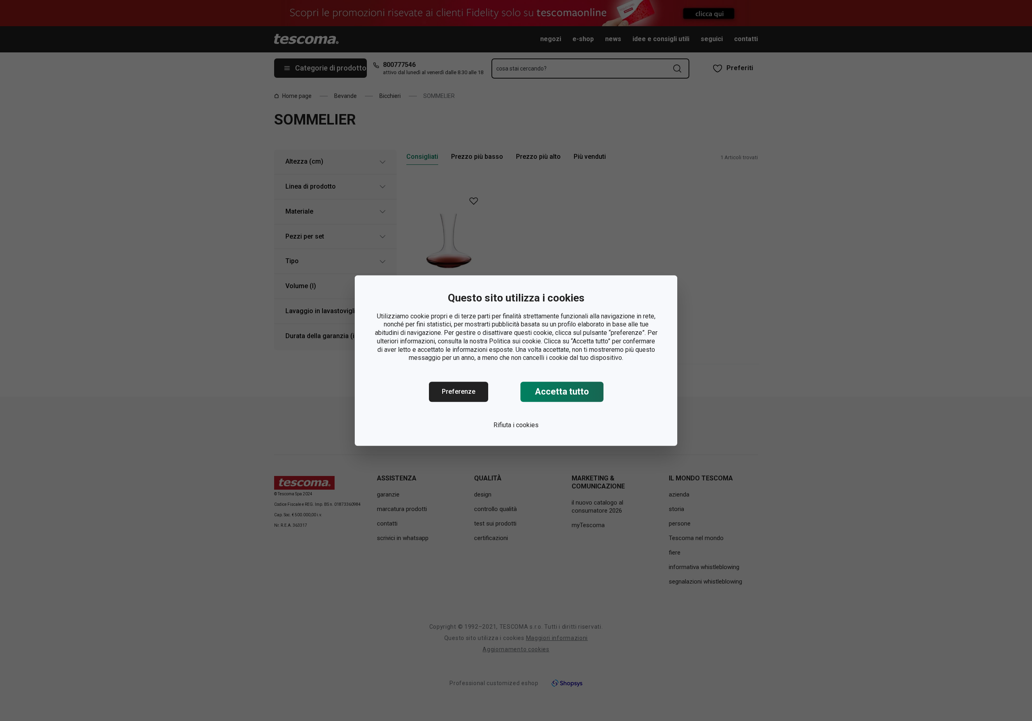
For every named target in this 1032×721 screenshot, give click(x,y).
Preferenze (458, 391)
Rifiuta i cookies (516, 425)
